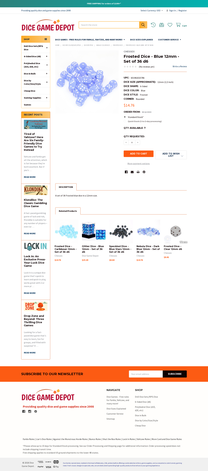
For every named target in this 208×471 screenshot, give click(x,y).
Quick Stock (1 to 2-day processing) (145, 121)
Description (66, 187)
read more (30, 176)
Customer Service (168, 39)
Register (182, 10)
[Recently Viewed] (154, 25)
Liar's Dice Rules (44, 439)
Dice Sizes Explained (141, 39)
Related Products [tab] (68, 211)
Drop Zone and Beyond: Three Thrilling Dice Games (34, 320)
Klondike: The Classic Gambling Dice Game (35, 203)
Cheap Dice (29, 90)
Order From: (138, 112)
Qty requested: (134, 136)
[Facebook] (126, 172)
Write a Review (180, 66)
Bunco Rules (95, 439)
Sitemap (111, 418)
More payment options (138, 163)
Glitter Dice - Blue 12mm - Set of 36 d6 (93, 249)
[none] (87, 81)
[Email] (132, 172)
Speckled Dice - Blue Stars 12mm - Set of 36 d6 (120, 249)
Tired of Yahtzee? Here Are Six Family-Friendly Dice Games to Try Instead (34, 141)
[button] (171, 155)
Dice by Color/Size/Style (32, 82)
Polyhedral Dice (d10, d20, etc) (32, 65)
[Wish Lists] (170, 25)
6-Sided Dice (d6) (32, 56)
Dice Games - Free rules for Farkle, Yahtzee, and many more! (89, 39)
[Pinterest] (144, 172)
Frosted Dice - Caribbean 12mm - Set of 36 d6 (66, 249)
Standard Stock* (136, 117)
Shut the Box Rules (112, 439)
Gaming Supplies (32, 97)
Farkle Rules (29, 439)
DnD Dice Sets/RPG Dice (33, 48)
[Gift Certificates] (162, 25)
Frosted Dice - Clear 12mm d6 (173, 247)
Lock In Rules (128, 439)
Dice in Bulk (30, 73)
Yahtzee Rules (143, 439)
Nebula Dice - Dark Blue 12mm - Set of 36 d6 (148, 249)
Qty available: (135, 128)
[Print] (138, 172)
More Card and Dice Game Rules (167, 439)
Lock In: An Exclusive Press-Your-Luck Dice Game (35, 261)
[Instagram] (29, 411)
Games (27, 104)
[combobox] (113, 24)
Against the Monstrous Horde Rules (70, 439)
